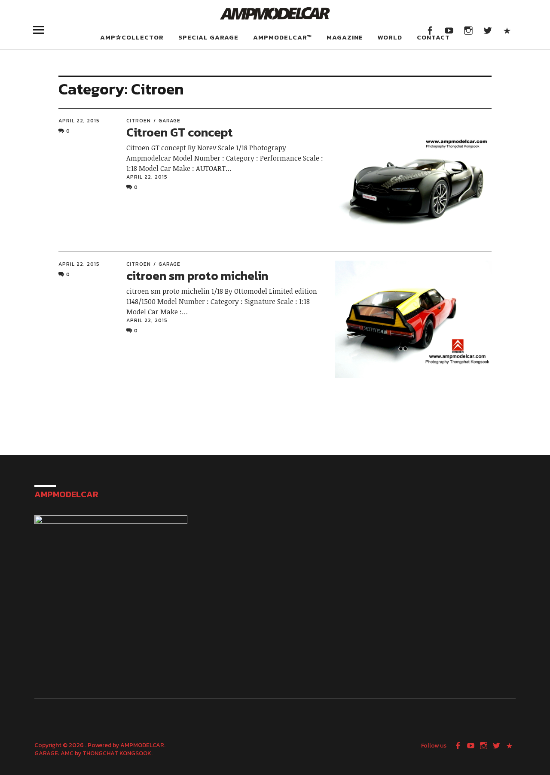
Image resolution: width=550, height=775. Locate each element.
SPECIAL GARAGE (208, 37)
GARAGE (169, 121)
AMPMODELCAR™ (282, 37)
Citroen (138, 121)
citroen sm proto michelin (197, 276)
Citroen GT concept (179, 132)
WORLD (390, 37)
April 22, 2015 (79, 121)
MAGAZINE (345, 37)
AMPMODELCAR (142, 745)
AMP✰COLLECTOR (132, 37)
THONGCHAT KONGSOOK (116, 753)
